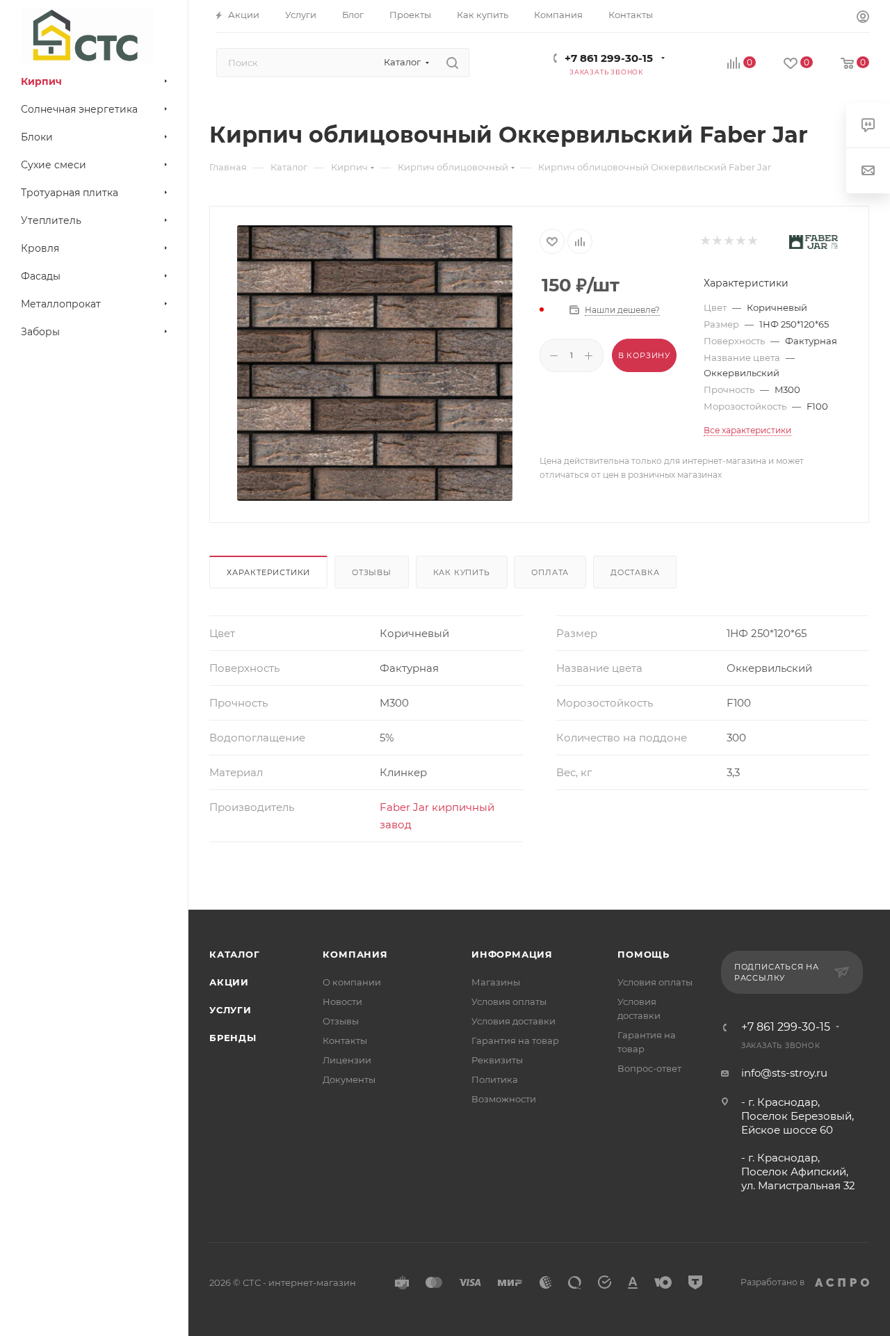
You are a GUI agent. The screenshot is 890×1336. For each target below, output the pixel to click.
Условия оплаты (509, 1001)
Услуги (230, 1009)
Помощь (643, 954)
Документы (349, 1079)
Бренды (233, 1037)
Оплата (550, 572)
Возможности (503, 1098)
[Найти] (452, 62)
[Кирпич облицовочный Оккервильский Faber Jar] (374, 363)
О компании (352, 982)
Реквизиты (497, 1059)
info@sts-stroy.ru (784, 1072)
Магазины (495, 982)
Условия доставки (513, 1021)
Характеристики (268, 572)
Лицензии (347, 1059)
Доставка (634, 572)
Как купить (461, 572)
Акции (229, 982)
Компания (355, 954)
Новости (342, 1001)
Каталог (234, 954)
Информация (512, 954)
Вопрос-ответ (649, 1068)
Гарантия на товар (515, 1040)
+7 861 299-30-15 (609, 58)
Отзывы (371, 572)
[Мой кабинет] (863, 18)
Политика (494, 1079)
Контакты (345, 1040)
